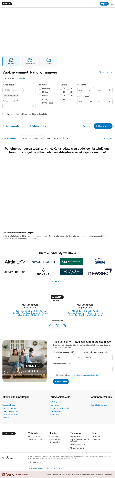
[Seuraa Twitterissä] (57, 326)
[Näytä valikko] (111, 3)
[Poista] (17, 96)
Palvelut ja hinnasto (57, 402)
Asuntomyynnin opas (9, 408)
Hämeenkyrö (35, 313)
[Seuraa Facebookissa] (51, 326)
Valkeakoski (26, 313)
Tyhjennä (87, 126)
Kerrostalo (46, 88)
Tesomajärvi (72, 313)
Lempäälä (16, 313)
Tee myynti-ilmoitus (9, 402)
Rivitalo (45, 92)
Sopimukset (54, 405)
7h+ (71, 96)
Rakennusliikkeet (56, 411)
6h (71, 92)
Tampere (21, 78)
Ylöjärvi (30, 311)
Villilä (91, 315)
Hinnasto (5, 418)
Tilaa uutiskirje (61, 381)
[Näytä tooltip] (17, 101)
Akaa (20, 315)
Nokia (36, 311)
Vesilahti (45, 313)
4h (64, 99)
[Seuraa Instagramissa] (64, 326)
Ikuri (76, 315)
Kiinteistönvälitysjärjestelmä (60, 408)
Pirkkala (16, 311)
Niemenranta (98, 313)
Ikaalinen (26, 315)
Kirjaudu (104, 4)
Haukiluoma (83, 315)
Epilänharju (88, 311)
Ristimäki (96, 311)
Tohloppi (75, 311)
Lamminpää (82, 313)
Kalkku (90, 313)
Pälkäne (33, 315)
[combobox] (18, 90)
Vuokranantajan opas (10, 411)
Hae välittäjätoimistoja (99, 405)
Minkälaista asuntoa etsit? (63, 352)
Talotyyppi (43, 85)
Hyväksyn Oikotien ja (78, 375)
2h (64, 92)
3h (64, 96)
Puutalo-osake (48, 103)
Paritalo (45, 96)
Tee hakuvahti (96, 402)
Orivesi (40, 315)
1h (64, 88)
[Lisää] (33, 106)
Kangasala (43, 311)
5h (71, 88)
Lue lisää (109, 474)
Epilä (80, 311)
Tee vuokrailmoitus (8, 405)
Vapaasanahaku (9, 101)
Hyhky (71, 315)
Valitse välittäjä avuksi (10, 414)
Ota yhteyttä (54, 414)
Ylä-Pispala (98, 315)
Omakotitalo (47, 99)
